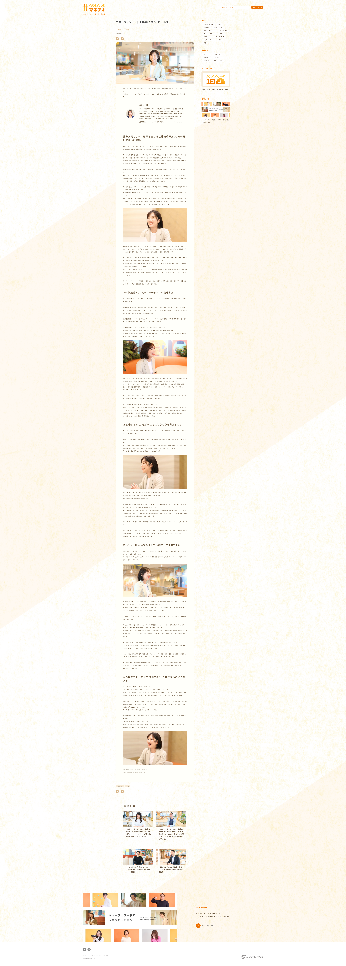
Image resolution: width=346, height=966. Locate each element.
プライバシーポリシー (95, 955)
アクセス (85, 955)
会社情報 (105, 955)
